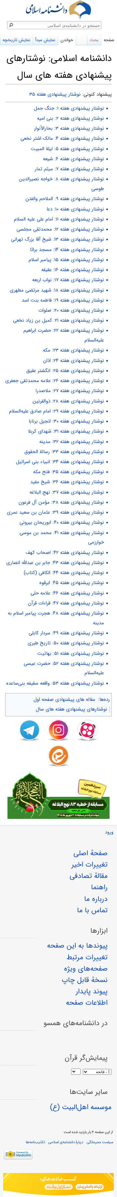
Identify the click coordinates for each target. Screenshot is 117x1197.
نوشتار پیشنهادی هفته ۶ (80, 159)
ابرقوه (44, 583)
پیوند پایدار (92, 991)
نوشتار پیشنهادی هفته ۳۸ (78, 502)
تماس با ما (92, 910)
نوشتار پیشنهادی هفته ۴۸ (78, 613)
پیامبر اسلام (40, 260)
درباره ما (96, 898)
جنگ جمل (44, 108)
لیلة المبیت (42, 149)
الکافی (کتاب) (37, 573)
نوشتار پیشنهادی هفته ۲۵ (78, 371)
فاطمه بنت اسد (37, 300)
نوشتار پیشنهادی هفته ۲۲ (79, 330)
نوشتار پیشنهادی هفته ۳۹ (78, 512)
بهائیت (44, 653)
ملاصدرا (43, 391)
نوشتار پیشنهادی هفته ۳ (80, 128)
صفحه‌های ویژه (86, 968)
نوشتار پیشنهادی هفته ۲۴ (79, 361)
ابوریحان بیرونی (35, 522)
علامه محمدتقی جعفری (28, 381)
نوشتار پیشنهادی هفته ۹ (80, 199)
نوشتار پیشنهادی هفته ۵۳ (78, 683)
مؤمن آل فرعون (34, 502)
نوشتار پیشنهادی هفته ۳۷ (78, 492)
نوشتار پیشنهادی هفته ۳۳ (78, 452)
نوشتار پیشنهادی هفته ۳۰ (79, 421)
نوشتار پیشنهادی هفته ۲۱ (79, 320)
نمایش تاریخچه (16, 40)
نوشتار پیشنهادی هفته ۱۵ (79, 260)
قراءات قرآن (39, 603)
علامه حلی (40, 593)
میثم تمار (44, 169)
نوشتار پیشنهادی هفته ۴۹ (78, 633)
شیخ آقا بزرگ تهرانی (31, 239)
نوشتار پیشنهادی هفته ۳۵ (55, 94)
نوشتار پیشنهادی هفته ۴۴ (78, 573)
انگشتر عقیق (38, 371)
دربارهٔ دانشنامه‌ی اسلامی (65, 1142)
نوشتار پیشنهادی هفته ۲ (80, 118)
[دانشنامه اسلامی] (58, 9)
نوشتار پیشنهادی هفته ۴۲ (79, 553)
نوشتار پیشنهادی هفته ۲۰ (79, 310)
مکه (46, 350)
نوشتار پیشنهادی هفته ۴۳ (78, 563)
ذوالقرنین (41, 401)
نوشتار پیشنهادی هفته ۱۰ (79, 209)
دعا (49, 209)
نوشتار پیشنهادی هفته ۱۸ (79, 290)
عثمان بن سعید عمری (28, 512)
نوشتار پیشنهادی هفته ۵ (80, 149)
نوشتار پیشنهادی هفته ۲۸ (78, 401)
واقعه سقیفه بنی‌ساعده (28, 683)
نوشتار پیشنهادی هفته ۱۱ (80, 219)
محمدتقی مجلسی (34, 229)
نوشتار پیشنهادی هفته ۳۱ (79, 431)
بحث (94, 40)
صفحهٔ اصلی (90, 853)
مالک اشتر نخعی (36, 138)
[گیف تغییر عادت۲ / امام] (58, 1185)
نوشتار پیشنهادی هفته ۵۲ (78, 663)
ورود (109, 832)
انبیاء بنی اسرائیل (33, 462)
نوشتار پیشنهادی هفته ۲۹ (79, 411)
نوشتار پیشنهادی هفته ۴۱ (79, 533)
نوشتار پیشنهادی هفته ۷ (80, 169)
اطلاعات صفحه (87, 1002)
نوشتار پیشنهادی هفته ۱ (80, 108)
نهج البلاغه (40, 492)
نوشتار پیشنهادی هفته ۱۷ (79, 280)
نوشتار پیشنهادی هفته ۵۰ (79, 643)
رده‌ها (104, 699)
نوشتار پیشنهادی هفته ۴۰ (79, 522)
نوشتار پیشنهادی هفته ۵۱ (79, 653)
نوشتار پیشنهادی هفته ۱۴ (79, 250)
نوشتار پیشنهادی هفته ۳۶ (78, 482)
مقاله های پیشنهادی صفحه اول (64, 699)
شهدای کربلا (39, 431)
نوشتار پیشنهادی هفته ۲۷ (79, 391)
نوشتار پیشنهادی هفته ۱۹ (79, 300)
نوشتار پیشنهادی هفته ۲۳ (78, 350)
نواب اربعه (42, 280)
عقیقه (46, 270)
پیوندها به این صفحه (77, 945)
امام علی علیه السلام (33, 219)
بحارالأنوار (43, 128)
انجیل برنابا (40, 421)
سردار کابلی (39, 633)
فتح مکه (41, 472)
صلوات (44, 310)
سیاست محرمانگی (100, 1142)
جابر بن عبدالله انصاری (28, 563)
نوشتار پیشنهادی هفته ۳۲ (78, 442)
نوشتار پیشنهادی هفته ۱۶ (79, 270)
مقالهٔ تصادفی (89, 875)
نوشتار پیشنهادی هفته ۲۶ (79, 381)
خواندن (66, 40)
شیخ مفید (40, 482)
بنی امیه (45, 118)
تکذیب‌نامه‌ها (35, 1142)
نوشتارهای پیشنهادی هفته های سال (71, 709)
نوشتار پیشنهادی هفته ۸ (80, 179)
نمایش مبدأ (45, 40)
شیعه (48, 159)
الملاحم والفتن (39, 199)
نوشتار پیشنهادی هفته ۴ (80, 138)
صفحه (109, 40)
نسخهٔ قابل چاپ (85, 980)
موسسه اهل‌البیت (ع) (80, 1107)
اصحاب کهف (38, 553)
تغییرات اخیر (90, 864)
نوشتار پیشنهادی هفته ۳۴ (78, 462)
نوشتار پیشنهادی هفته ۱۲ (79, 229)
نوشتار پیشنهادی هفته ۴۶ (78, 593)
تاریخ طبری (39, 643)
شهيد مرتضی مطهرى (30, 290)
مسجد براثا (41, 250)
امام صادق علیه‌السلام (30, 411)
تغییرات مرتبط (87, 957)
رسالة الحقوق (37, 452)
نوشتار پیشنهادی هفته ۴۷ (78, 603)
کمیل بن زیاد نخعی (32, 320)
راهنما (99, 887)
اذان (47, 361)
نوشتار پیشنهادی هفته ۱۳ (79, 239)
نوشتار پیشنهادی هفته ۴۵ (78, 583)
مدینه (44, 442)
